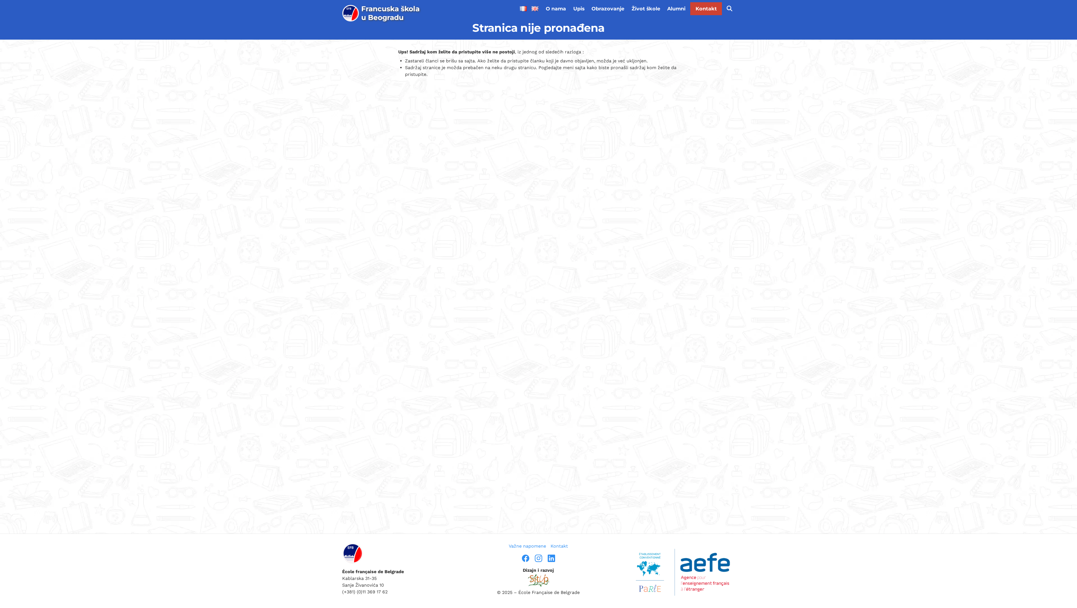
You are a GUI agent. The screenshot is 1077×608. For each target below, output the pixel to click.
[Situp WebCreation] (538, 580)
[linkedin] (551, 558)
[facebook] (525, 558)
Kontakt (706, 9)
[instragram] (538, 558)
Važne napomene (527, 546)
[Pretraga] (729, 9)
